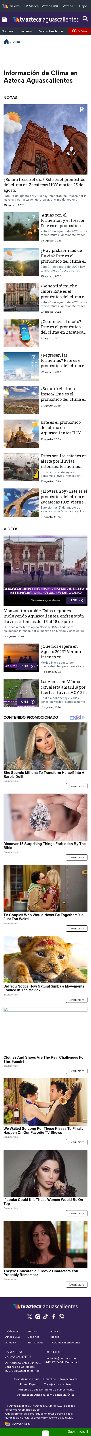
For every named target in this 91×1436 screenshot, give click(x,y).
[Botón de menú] (4, 19)
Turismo (26, 31)
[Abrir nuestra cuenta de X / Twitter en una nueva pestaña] (29, 1316)
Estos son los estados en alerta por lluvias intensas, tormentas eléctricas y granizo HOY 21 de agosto (64, 466)
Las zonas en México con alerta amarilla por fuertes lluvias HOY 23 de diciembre (63, 690)
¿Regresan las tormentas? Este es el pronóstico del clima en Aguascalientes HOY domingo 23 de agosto (64, 365)
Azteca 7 (69, 6)
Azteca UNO (51, 6)
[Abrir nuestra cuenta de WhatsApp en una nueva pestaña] (61, 1316)
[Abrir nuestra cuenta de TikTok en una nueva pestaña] (45, 1316)
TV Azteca (31, 6)
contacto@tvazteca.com (61, 1358)
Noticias (7, 31)
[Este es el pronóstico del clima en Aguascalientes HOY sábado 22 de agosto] (21, 434)
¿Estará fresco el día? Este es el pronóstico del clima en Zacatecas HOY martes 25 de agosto (44, 185)
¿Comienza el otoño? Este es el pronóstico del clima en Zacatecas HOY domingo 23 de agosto (63, 332)
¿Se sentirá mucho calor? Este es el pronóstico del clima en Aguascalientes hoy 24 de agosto (64, 296)
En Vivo (82, 31)
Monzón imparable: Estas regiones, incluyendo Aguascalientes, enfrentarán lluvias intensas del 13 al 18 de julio (44, 616)
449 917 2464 (54, 1362)
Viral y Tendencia (51, 31)
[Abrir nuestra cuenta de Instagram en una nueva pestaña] (37, 1316)
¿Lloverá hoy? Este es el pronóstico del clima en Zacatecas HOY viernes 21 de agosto (64, 499)
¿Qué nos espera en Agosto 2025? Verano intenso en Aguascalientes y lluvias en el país (61, 657)
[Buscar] (85, 19)
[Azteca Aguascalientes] (45, 19)
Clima (16, 41)
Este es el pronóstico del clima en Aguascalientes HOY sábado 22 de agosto (61, 430)
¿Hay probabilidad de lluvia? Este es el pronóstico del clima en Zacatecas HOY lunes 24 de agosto (64, 261)
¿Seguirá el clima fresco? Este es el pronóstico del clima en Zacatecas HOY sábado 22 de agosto (64, 399)
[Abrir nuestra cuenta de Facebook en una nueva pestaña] (53, 1316)
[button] (45, 1433)
